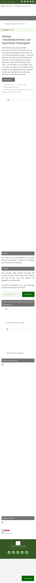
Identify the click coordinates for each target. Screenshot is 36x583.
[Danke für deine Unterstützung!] (28, 1)
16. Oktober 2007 (21, 85)
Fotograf (18, 90)
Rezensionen (15, 87)
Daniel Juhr (12, 90)
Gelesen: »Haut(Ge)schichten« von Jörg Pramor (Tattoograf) (16, 39)
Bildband (6, 90)
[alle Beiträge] (7, 87)
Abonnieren (28, 294)
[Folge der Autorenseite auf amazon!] (30, 1)
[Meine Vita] (22, 1)
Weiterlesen (8, 79)
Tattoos (20, 92)
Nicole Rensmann (9, 85)
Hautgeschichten (25, 90)
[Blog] (7, 533)
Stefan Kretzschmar (11, 92)
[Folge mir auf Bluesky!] (25, 1)
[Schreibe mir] (33, 1)
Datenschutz (11, 2)
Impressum (4, 2)
